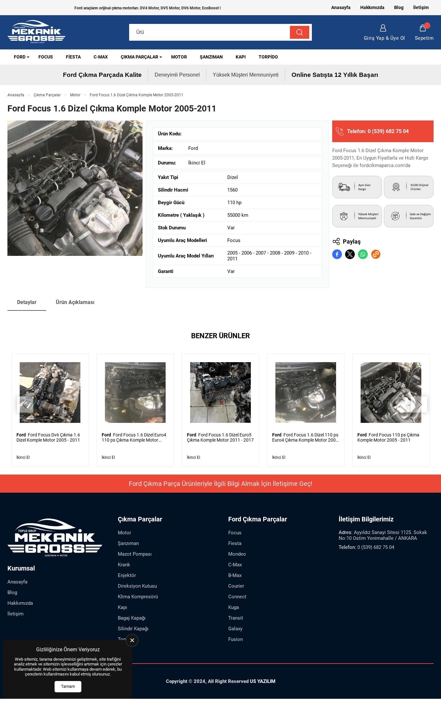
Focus (45, 56)
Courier (236, 586)
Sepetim (424, 38)
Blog (399, 7)
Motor (179, 56)
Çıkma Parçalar (139, 56)
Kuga (233, 607)
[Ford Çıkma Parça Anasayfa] (36, 32)
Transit (235, 618)
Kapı (241, 56)
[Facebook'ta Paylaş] (337, 254)
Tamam (68, 686)
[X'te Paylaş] (350, 254)
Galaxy (235, 629)
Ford (20, 56)
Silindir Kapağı (133, 629)
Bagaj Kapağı (132, 618)
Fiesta (73, 56)
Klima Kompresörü (138, 597)
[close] (132, 640)
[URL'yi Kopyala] (376, 254)
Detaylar (26, 302)
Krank (124, 565)
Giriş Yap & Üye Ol (384, 38)
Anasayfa (341, 7)
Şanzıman (211, 56)
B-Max (234, 575)
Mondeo (237, 554)
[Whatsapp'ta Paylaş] (363, 254)
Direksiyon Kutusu (137, 586)
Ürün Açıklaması (75, 302)
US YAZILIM (262, 681)
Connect (237, 597)
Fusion (235, 639)
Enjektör (127, 575)
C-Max (101, 56)
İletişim (421, 7)
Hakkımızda (372, 7)
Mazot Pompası (135, 554)
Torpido (268, 56)
